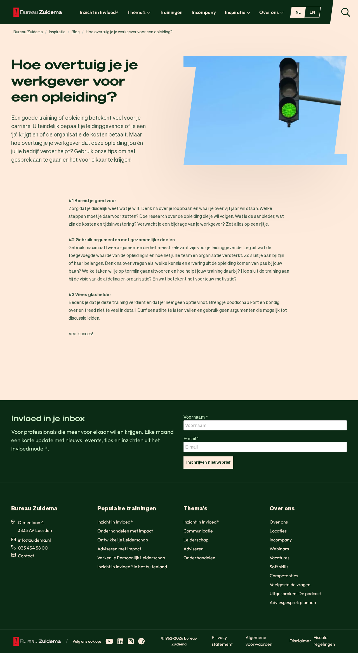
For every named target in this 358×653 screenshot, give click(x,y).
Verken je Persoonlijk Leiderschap (131, 557)
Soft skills (279, 566)
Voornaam (195, 417)
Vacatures (279, 557)
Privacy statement (222, 641)
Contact (26, 555)
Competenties (284, 575)
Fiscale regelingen (324, 641)
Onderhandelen (199, 557)
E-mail (191, 438)
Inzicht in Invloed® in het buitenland (132, 566)
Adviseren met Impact (119, 548)
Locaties (278, 531)
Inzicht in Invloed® (99, 12)
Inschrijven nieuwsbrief (208, 462)
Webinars (279, 548)
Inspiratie (235, 12)
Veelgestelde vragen (290, 584)
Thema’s (136, 12)
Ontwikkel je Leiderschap (122, 540)
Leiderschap (195, 540)
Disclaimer (300, 640)
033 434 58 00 (33, 548)
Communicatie (198, 531)
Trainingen (171, 12)
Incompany (204, 12)
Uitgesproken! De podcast (295, 593)
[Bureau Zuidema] (37, 12)
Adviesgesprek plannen (293, 602)
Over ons (269, 12)
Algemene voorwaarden (259, 641)
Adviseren (193, 548)
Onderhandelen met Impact (125, 531)
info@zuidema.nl (34, 540)
